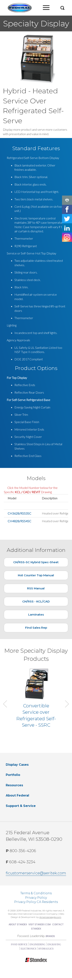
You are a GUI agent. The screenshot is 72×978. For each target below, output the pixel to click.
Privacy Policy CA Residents (36, 902)
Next (65, 704)
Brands (50, 936)
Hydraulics (46, 948)
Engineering (37, 944)
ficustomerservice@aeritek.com (36, 873)
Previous (7, 704)
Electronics (28, 948)
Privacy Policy (36, 897)
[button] (62, 8)
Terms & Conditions (36, 893)
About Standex (18, 924)
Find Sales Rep (36, 627)
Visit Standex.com (39, 924)
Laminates (36, 614)
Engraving (54, 944)
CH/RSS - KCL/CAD (36, 601)
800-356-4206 (21, 850)
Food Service (19, 944)
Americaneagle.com (50, 917)
